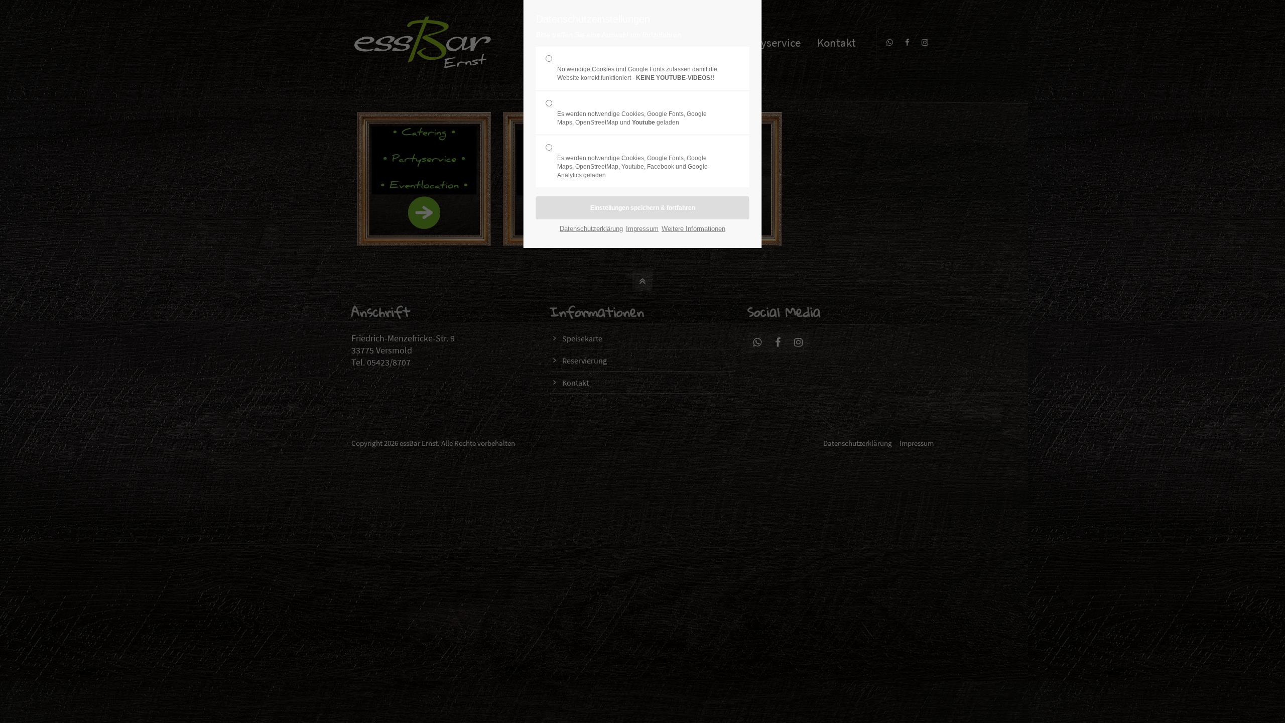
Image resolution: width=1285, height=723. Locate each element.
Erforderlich (637, 67)
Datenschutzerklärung (591, 228)
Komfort (632, 112)
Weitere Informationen (693, 228)
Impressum (642, 228)
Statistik (632, 161)
